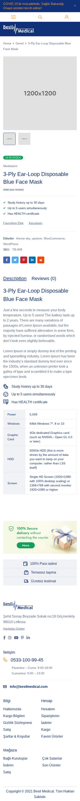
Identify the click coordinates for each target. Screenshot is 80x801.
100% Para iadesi (43, 563)
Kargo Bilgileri (14, 716)
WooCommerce (54, 238)
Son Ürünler (51, 765)
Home (7, 43)
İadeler (46, 723)
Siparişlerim (50, 716)
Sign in (66, 17)
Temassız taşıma (43, 572)
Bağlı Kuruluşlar (15, 758)
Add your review (13, 189)
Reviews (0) (44, 278)
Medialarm (10, 166)
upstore (37, 238)
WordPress (10, 244)
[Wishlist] (13, 223)
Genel (20, 43)
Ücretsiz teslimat (43, 581)
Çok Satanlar (52, 758)
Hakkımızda (12, 709)
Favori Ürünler (52, 736)
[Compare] (35, 223)
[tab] (14, 278)
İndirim (8, 765)
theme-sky (23, 238)
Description (14, 278)
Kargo (45, 729)
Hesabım (48, 709)
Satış (7, 729)
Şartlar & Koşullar (16, 736)
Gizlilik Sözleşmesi (17, 723)
